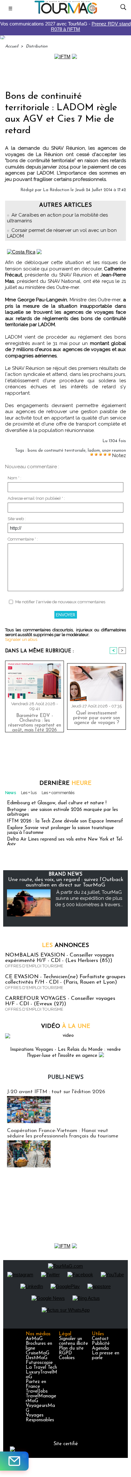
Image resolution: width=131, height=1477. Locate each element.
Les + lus (29, 792)
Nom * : (14, 478)
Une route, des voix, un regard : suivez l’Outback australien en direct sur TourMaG (65, 882)
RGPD (65, 1353)
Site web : (17, 518)
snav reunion (114, 450)
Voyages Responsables (40, 1418)
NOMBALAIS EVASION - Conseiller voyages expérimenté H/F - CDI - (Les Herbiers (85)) (59, 957)
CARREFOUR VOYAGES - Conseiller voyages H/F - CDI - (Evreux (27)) (60, 1001)
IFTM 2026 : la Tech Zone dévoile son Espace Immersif (65, 821)
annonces (65, 946)
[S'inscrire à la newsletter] (14, 1461)
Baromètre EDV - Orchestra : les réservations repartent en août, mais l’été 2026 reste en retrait (34, 721)
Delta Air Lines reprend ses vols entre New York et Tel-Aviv (65, 842)
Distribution (36, 46)
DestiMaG (36, 1358)
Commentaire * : (23, 539)
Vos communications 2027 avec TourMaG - (65, 26)
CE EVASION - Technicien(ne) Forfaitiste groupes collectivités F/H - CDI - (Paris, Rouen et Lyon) (65, 979)
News (10, 792)
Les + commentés (58, 792)
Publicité (101, 1343)
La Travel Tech (41, 1367)
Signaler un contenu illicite (73, 1341)
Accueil (11, 46)
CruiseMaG (37, 1353)
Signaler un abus (21, 639)
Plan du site (71, 1348)
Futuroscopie (39, 1362)
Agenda (100, 1348)
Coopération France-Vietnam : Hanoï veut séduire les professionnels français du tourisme (62, 1133)
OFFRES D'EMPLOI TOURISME (34, 966)
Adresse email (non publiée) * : (36, 498)
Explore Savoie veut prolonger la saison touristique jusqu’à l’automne (60, 830)
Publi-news (66, 1077)
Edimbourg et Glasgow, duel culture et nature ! (57, 803)
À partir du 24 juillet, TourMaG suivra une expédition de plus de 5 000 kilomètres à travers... (89, 898)
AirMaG (34, 1339)
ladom (94, 450)
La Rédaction (56, 190)
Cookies (67, 1358)
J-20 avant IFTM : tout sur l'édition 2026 (56, 1091)
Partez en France (36, 1384)
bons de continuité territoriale (57, 450)
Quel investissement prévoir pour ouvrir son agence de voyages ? (96, 718)
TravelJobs (37, 1391)
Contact (100, 1339)
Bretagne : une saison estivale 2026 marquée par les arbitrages (62, 812)
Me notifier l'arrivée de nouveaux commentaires (60, 601)
